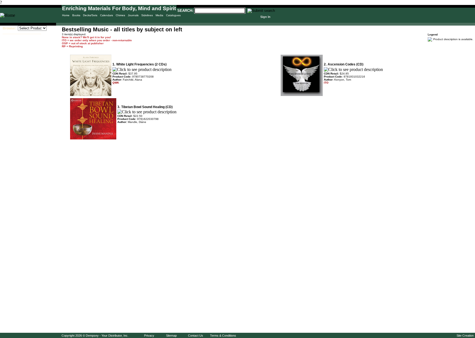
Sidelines (147, 15)
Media (159, 15)
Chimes (120, 15)
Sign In (265, 16)
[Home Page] (7, 15)
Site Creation (465, 335)
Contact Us (195, 335)
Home (66, 15)
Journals (133, 15)
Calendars (106, 15)
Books (76, 15)
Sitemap (171, 335)
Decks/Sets (90, 15)
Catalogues (173, 15)
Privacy (149, 335)
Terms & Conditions (223, 335)
